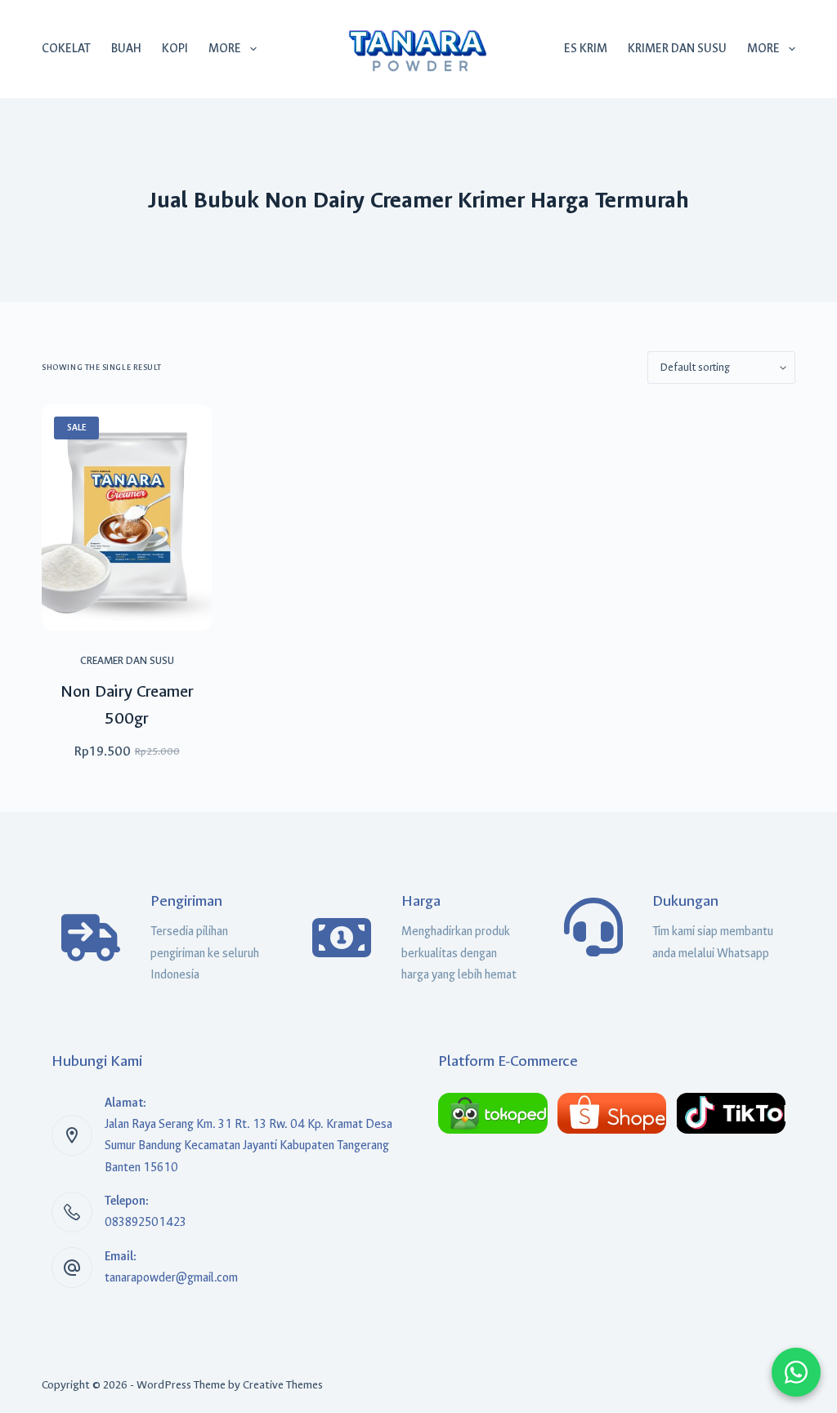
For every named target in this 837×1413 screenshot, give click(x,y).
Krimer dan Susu (677, 48)
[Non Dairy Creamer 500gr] (127, 517)
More (224, 48)
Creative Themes (283, 1385)
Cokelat (66, 48)
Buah (126, 48)
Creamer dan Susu (127, 660)
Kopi (175, 48)
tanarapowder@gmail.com (171, 1278)
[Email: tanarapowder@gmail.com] (71, 1267)
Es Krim (585, 48)
